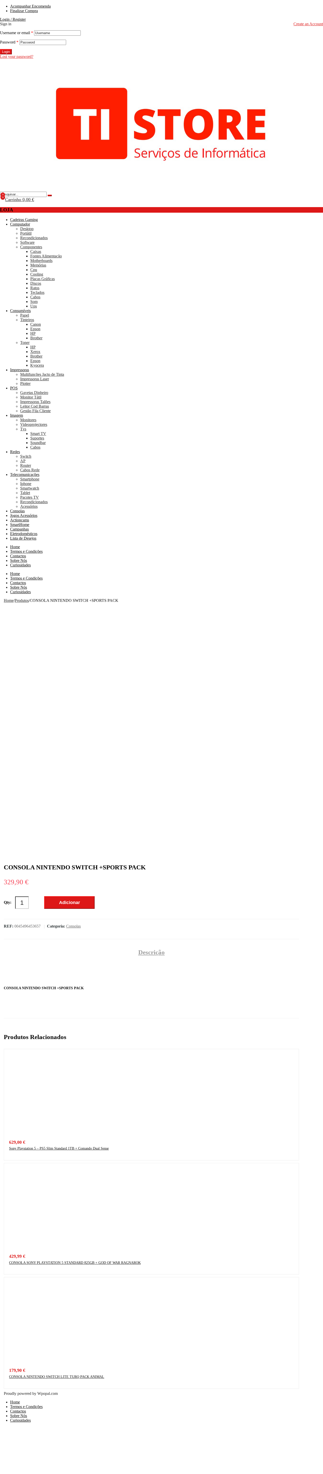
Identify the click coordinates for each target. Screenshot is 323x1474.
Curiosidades (20, 565)
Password (9, 42)
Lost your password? (16, 56)
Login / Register (13, 19)
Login (6, 52)
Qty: (7, 902)
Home (15, 547)
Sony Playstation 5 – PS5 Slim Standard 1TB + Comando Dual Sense (59, 1148)
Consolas (73, 926)
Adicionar (69, 902)
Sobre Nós (18, 560)
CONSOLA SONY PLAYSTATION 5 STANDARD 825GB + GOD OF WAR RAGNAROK (75, 1263)
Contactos (18, 556)
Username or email (16, 33)
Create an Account (308, 24)
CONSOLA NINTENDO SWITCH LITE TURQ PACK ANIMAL (56, 1377)
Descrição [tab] (151, 952)
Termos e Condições (26, 551)
